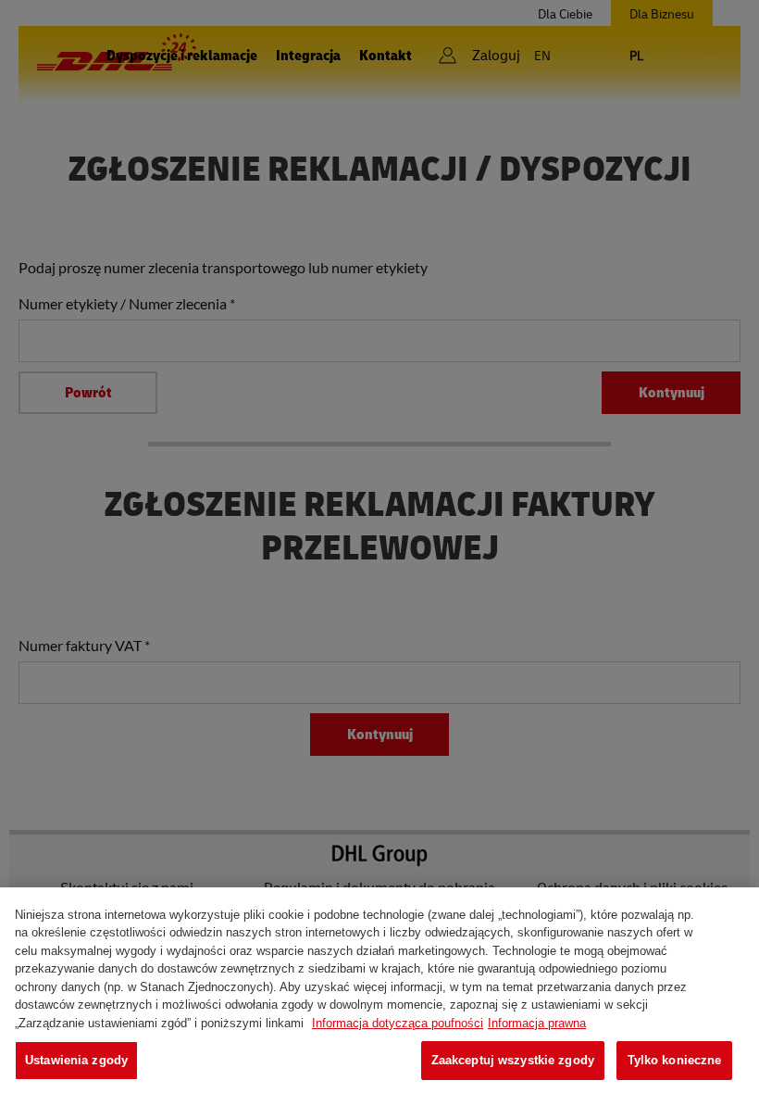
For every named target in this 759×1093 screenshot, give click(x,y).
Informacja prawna (537, 1023)
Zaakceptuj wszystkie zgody (512, 1060)
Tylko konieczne (675, 1060)
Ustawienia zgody (76, 1060)
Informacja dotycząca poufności (397, 1023)
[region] (379, 990)
